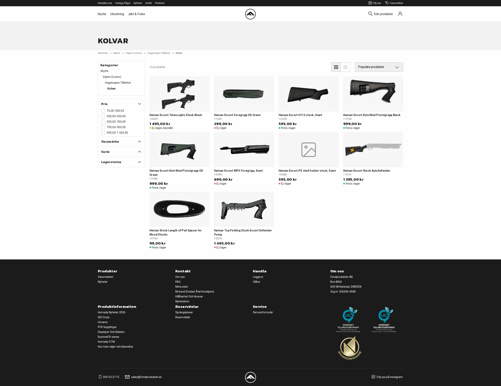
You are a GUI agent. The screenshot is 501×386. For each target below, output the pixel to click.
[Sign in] (400, 14)
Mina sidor (181, 286)
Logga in (258, 276)
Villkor (256, 281)
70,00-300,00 (115, 110)
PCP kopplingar (107, 327)
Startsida (103, 53)
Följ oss (377, 3)
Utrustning (117, 14)
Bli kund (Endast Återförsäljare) (194, 291)
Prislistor (160, 3)
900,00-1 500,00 (117, 132)
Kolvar (111, 88)
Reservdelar (182, 317)
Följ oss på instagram (389, 377)
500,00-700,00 (116, 121)
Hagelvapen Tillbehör (159, 53)
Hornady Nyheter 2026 (111, 312)
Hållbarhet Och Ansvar (189, 296)
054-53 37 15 (110, 377)
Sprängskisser (184, 312)
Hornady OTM (106, 341)
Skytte (101, 14)
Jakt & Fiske (136, 14)
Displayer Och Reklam (111, 331)
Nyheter (138, 3)
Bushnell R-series (108, 336)
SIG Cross (104, 317)
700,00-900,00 (116, 127)
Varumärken (396, 3)
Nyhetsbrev (182, 301)
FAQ (177, 281)
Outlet (148, 3)
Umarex (103, 322)
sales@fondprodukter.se (146, 377)
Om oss (180, 276)
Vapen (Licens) (134, 53)
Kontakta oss (105, 3)
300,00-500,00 (116, 116)
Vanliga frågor (123, 3)
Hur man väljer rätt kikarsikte (115, 346)
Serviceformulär (263, 312)
